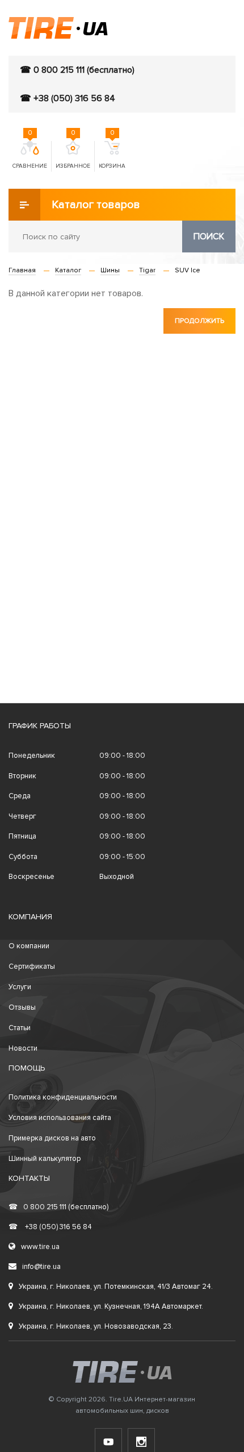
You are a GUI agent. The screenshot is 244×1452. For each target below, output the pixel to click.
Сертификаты (32, 966)
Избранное (73, 155)
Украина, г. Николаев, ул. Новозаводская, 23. (96, 1326)
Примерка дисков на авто (52, 1138)
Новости (23, 1048)
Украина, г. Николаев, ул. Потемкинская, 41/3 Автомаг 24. (116, 1286)
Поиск (208, 236)
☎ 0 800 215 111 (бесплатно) (77, 70)
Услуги (20, 986)
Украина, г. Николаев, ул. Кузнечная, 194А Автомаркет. (111, 1306)
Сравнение (29, 155)
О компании (29, 946)
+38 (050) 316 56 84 (50, 1226)
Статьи (20, 1027)
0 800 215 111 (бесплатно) (58, 1207)
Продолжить (199, 321)
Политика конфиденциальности (63, 1097)
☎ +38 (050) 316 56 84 (67, 98)
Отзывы (22, 1007)
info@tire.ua (41, 1266)
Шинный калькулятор (45, 1158)
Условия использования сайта (60, 1117)
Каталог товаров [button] (96, 204)
